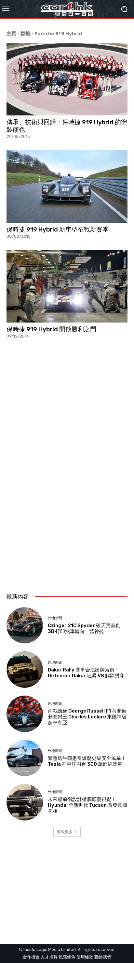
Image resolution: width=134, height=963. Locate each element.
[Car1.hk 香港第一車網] (67, 9)
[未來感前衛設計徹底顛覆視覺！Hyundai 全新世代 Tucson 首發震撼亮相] (25, 802)
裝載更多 (65, 832)
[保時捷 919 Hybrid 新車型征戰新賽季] (67, 186)
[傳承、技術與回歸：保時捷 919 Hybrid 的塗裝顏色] (67, 79)
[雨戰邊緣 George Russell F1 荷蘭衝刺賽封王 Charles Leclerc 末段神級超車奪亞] (25, 714)
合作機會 (31, 957)
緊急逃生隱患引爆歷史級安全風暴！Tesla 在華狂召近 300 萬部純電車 (87, 761)
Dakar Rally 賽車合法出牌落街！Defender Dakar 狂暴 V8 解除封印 (86, 673)
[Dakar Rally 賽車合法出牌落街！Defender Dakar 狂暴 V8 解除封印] (25, 669)
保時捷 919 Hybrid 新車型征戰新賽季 (58, 229)
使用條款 (84, 957)
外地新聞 (55, 618)
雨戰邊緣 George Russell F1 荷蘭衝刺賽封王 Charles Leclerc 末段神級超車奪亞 (87, 717)
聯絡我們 (102, 957)
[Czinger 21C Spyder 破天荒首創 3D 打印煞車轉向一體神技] (25, 625)
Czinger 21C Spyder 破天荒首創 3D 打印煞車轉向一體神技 (84, 628)
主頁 (11, 33)
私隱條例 (67, 957)
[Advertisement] (67, 512)
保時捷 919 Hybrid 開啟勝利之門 (51, 329)
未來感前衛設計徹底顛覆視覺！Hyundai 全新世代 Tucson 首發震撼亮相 (87, 805)
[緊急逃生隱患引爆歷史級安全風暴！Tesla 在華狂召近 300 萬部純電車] (25, 758)
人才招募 (49, 957)
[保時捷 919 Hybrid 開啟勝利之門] (67, 286)
